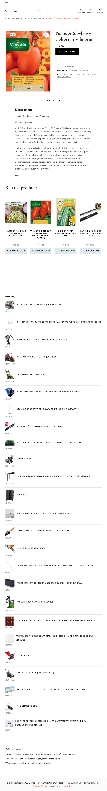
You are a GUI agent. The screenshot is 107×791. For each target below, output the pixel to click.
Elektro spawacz (12, 11)
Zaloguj (91, 13)
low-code (80, 74)
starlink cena (64, 77)
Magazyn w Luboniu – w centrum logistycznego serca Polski (32, 758)
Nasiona (73, 70)
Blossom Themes (40, 786)
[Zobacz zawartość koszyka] (100, 10)
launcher (67, 74)
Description (53, 101)
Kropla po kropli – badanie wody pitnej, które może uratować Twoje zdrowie (40, 754)
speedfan (91, 74)
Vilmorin (84, 70)
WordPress (69, 786)
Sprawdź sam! (67, 52)
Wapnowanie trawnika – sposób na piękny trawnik (28, 763)
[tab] (53, 101)
